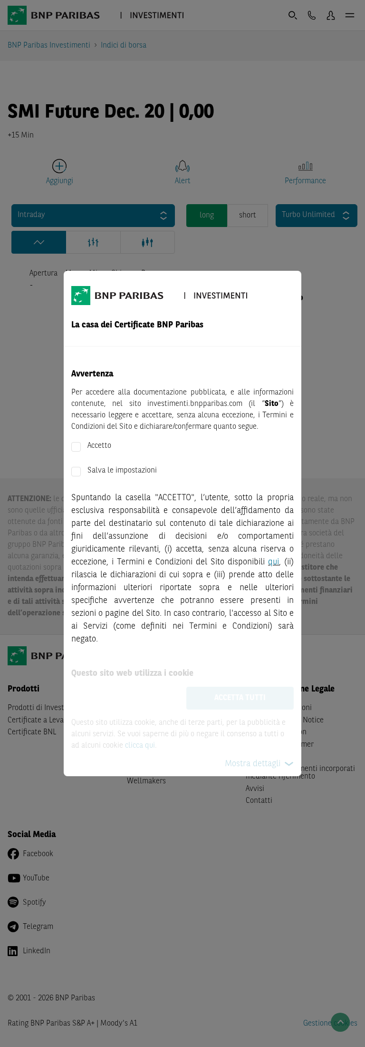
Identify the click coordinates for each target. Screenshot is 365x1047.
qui (273, 562)
